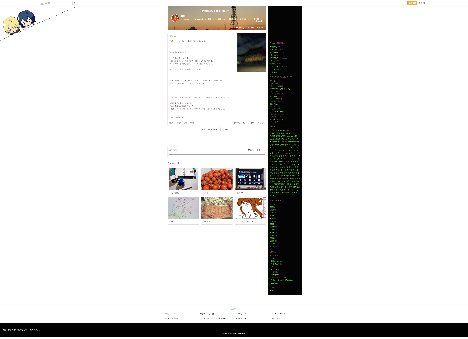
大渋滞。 (273, 63)
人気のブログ (241, 313)
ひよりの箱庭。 (277, 264)
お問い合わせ (241, 318)
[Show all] (259, 21)
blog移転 (273, 46)
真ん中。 (174, 36)
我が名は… (274, 104)
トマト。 (273, 69)
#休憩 (179, 123)
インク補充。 (275, 52)
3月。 (272, 55)
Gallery (241, 27)
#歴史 (192, 123)
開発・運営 (276, 318)
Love (251, 27)
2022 (272, 204)
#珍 (185, 123)
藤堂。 (184, 16)
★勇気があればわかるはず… (281, 88)
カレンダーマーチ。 (277, 111)
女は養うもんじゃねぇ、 (279, 119)
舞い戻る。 (274, 96)
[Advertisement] (217, 138)
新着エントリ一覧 (207, 313)
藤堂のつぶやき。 (278, 261)
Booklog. (274, 283)
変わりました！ (276, 81)
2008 (272, 243)
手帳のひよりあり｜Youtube (282, 280)
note (272, 258)
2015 (272, 224)
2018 (272, 215)
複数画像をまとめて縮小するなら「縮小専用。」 (22, 329)
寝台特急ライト (276, 58)
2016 (272, 221)
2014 (272, 227)
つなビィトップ (170, 313)
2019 (272, 212)
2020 (272, 210)
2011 (272, 235)
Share (260, 27)
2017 (272, 218)
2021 (272, 207)
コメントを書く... (256, 150)
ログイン (422, 3)
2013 (272, 229)
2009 (272, 241)
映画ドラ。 (274, 49)
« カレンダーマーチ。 (210, 129)
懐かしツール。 (276, 66)
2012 (272, 232)
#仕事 (171, 123)
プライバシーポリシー (208, 318)
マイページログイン (279, 313)
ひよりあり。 (275, 72)
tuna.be (234, 309)
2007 (272, 246)
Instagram (275, 274)
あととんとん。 (277, 269)
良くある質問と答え (172, 318)
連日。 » (228, 129)
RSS (274, 290)
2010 (272, 238)
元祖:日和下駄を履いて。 (217, 11)
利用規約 (222, 318)
